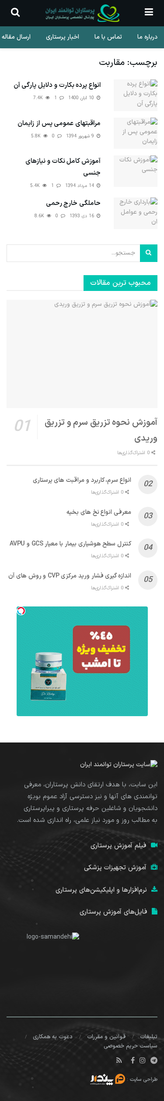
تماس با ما (108, 37)
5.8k (36, 136)
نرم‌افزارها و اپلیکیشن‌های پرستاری (101, 890)
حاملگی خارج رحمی (73, 203)
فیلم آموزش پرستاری (119, 846)
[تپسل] (21, 610)
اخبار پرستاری (62, 37)
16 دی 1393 (83, 216)
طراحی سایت (143, 1079)
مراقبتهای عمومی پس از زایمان (59, 123)
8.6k (40, 216)
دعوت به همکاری (53, 1037)
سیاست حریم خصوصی (130, 1046)
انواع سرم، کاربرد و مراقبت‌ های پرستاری (82, 480)
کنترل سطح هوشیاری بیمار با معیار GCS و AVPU (70, 544)
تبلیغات (148, 1037)
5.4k (36, 186)
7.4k (39, 98)
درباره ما (147, 37)
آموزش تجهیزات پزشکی (115, 868)
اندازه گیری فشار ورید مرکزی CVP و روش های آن (69, 576)
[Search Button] (148, 253)
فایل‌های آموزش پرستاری (113, 912)
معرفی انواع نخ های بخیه (98, 512)
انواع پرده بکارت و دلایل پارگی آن (57, 85)
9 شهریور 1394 (81, 136)
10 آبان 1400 (82, 98)
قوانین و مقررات (106, 1037)
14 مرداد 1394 (80, 186)
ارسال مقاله (16, 37)
